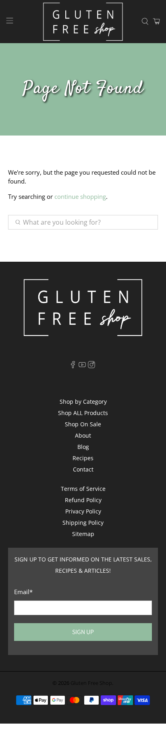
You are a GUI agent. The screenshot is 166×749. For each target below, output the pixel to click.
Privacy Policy (83, 511)
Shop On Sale (83, 424)
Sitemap (83, 534)
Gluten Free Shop (91, 683)
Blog (83, 447)
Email (23, 592)
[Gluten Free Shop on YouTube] (82, 366)
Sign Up (83, 632)
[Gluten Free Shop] (83, 21)
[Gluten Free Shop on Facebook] (73, 366)
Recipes (83, 458)
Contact (83, 469)
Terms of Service (83, 488)
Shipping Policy (83, 522)
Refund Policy (83, 500)
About (83, 435)
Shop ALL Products (83, 413)
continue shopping (80, 196)
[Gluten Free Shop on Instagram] (91, 366)
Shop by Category (83, 401)
